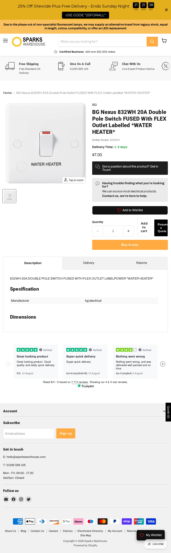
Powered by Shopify (85, 545)
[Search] (152, 41)
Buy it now (130, 245)
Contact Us (37, 531)
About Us (10, 531)
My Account (115, 531)
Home (7, 93)
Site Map (85, 535)
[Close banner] (166, 9)
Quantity (97, 221)
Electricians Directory (90, 531)
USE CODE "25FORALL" (85, 15)
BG (94, 104)
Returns (141, 262)
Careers (53, 531)
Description (32, 263)
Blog (23, 531)
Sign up (66, 433)
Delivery (88, 262)
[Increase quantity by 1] (128, 231)
